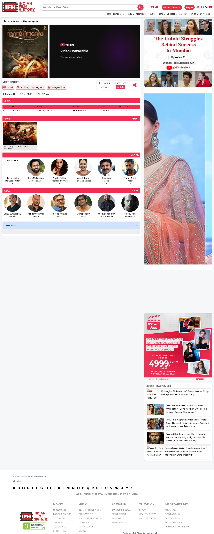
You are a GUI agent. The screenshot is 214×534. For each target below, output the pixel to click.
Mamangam (30, 21)
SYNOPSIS (11, 225)
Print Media (119, 514)
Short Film (59, 531)
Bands (82, 531)
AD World (119, 504)
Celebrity (127, 14)
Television (141, 14)
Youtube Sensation (90, 518)
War (42, 87)
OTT (202, 14)
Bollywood (86, 514)
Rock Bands (86, 526)
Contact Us (172, 514)
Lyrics (106, 111)
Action (24, 87)
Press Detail (119, 522)
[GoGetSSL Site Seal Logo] (34, 526)
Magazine (118, 518)
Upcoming (59, 510)
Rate (121, 87)
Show (142, 510)
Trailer (57, 522)
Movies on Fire (62, 514)
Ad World (171, 14)
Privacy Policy (174, 518)
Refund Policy (173, 522)
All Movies (59, 526)
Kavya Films (58, 87)
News (161, 14)
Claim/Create (171, 7)
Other (193, 14)
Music (152, 14)
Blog (208, 14)
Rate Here (120, 83)
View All (135, 155)
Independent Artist (91, 510)
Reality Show (147, 514)
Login (189, 7)
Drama (34, 87)
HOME (109, 14)
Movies (116, 14)
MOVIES (58, 504)
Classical (85, 522)
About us (170, 510)
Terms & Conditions (177, 526)
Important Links (177, 504)
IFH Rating (104, 83)
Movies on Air (147, 518)
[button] (153, 7)
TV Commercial (121, 510)
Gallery (182, 14)
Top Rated (59, 518)
